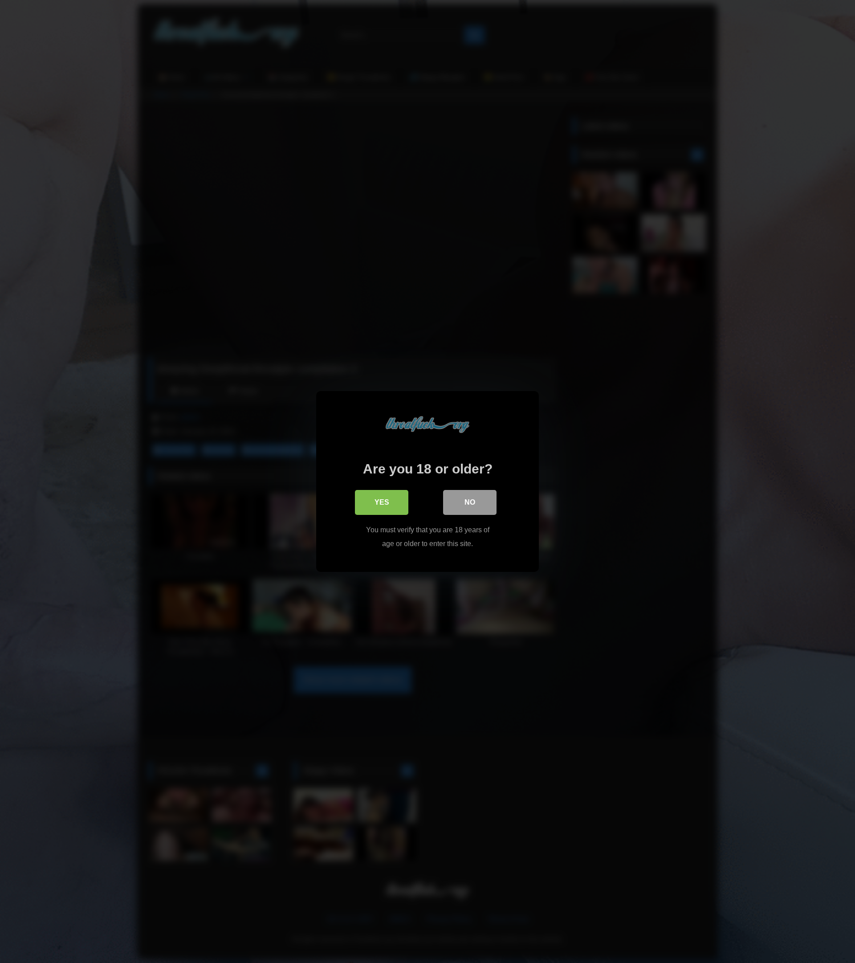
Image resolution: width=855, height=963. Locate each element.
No (469, 502)
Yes (382, 502)
